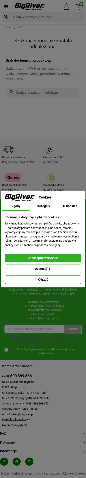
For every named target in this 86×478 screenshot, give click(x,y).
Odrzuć (43, 279)
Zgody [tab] (16, 206)
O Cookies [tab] (70, 206)
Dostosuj (41, 268)
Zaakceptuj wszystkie (43, 258)
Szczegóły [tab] (43, 206)
